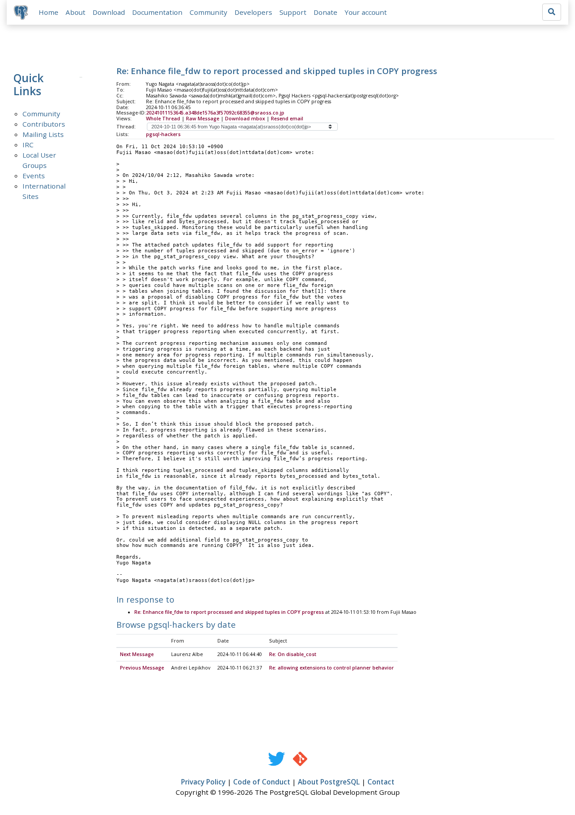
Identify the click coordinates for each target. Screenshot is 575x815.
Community (208, 12)
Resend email (287, 118)
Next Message (137, 654)
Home (48, 12)
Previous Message (142, 668)
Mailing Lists (43, 134)
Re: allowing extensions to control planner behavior (331, 668)
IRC (28, 144)
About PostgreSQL (329, 781)
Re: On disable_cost (292, 654)
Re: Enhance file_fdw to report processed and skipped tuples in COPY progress (229, 612)
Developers (253, 12)
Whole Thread (163, 118)
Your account (366, 12)
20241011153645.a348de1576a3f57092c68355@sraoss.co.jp (215, 113)
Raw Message (202, 118)
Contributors (43, 123)
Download (109, 12)
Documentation (157, 12)
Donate (325, 12)
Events (33, 175)
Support (292, 12)
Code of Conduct (261, 781)
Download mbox (245, 118)
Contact (380, 781)
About (75, 12)
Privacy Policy (203, 781)
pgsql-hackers (163, 134)
